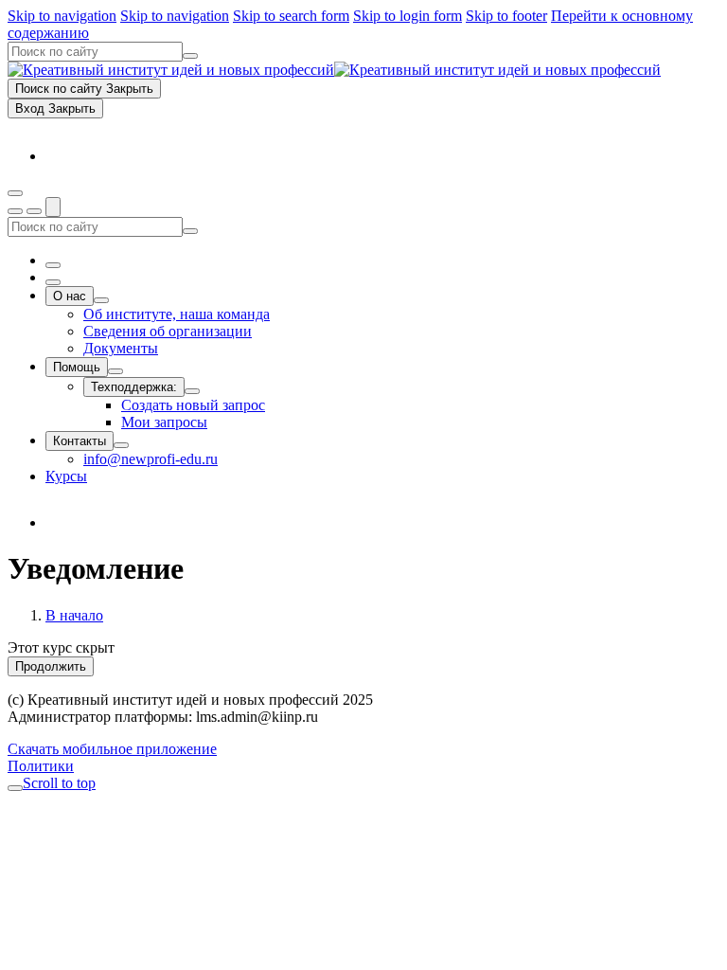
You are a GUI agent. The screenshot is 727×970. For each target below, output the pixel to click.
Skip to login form (407, 16)
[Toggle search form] (53, 207)
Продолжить (50, 666)
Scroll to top (59, 783)
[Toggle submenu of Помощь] (115, 371)
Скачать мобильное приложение (112, 749)
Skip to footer (506, 16)
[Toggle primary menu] (15, 193)
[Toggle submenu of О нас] (101, 300)
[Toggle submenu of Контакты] (121, 445)
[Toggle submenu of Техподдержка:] (192, 391)
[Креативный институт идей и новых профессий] (334, 70)
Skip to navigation (62, 16)
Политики (41, 766)
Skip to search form (291, 16)
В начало (74, 615)
